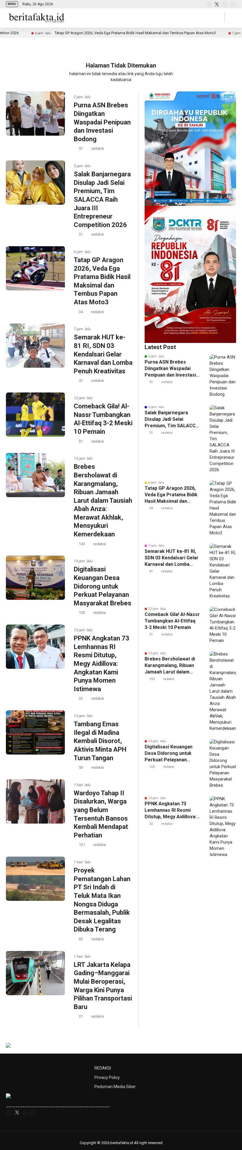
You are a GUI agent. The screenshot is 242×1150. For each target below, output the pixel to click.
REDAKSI (102, 1068)
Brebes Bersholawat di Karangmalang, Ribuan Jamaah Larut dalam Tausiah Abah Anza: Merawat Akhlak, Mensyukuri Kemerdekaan (103, 500)
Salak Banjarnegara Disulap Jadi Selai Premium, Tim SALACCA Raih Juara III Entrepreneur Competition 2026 (102, 199)
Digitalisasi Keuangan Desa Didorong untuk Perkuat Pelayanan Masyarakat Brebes (102, 586)
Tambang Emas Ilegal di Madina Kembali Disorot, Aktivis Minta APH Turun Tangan (100, 740)
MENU (12, 4)
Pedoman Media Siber (115, 1086)
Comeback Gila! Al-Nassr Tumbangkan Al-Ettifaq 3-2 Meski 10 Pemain (172, 621)
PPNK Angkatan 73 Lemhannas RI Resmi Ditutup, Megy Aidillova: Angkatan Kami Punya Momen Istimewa (101, 664)
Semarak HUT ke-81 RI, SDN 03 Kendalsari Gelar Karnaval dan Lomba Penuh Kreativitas (103, 354)
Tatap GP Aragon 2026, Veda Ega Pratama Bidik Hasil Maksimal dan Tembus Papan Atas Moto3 (101, 33)
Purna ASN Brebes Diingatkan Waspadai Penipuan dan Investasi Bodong (102, 121)
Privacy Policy (107, 1077)
